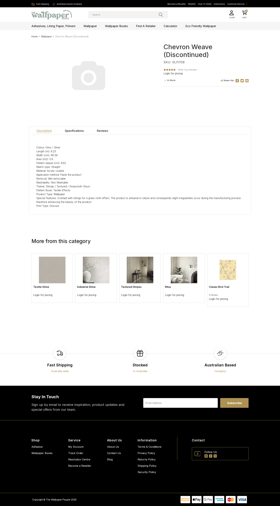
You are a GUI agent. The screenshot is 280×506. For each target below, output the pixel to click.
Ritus (168, 286)
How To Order (204, 4)
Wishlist (192, 4)
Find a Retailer (146, 26)
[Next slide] (240, 280)
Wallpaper (90, 26)
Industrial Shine (86, 286)
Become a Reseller (177, 4)
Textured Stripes (131, 286)
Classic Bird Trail (219, 286)
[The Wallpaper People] (51, 14)
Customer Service (236, 4)
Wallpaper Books (116, 26)
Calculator (170, 26)
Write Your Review (187, 69)
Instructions (219, 4)
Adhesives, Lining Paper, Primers (53, 26)
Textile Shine (41, 286)
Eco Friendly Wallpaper (200, 26)
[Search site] (161, 14)
